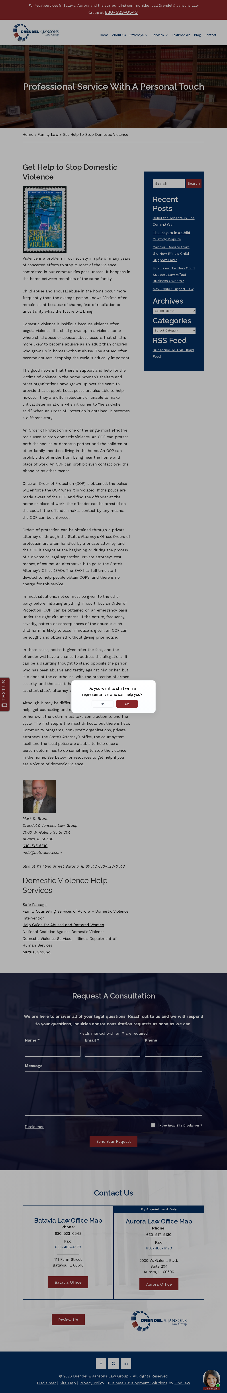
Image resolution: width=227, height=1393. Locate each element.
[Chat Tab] (113, 696)
